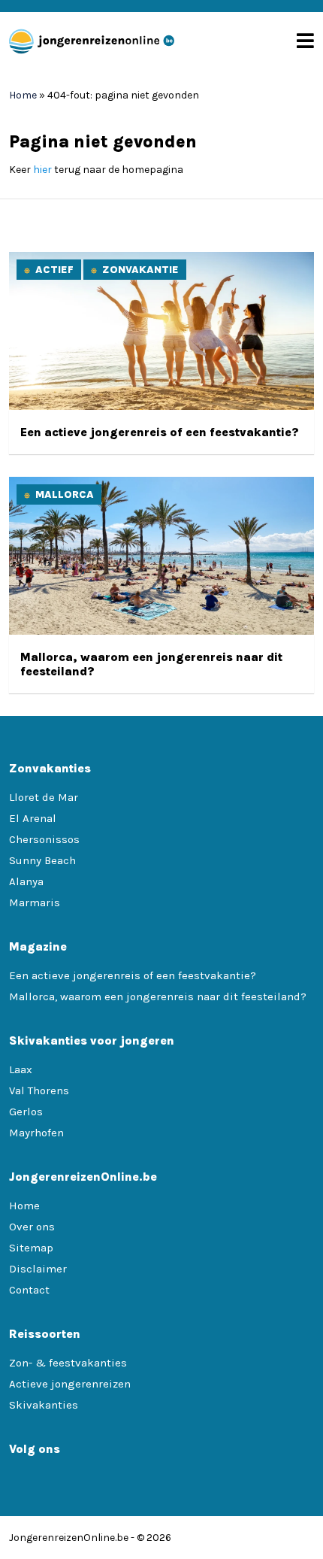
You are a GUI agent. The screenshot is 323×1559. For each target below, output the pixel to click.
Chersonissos (44, 839)
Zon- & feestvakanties (68, 1362)
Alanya (26, 881)
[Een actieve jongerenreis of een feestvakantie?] (161, 406)
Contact (29, 1290)
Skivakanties (43, 1405)
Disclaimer (38, 1268)
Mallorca (64, 494)
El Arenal (32, 818)
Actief (54, 269)
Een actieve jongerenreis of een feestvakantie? (159, 432)
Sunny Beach (42, 860)
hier (42, 169)
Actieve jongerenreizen (70, 1384)
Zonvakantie (140, 269)
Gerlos (26, 1111)
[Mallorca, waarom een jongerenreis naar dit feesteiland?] (161, 631)
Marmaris (34, 902)
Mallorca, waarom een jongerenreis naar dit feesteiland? (157, 996)
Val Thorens (39, 1090)
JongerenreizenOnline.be (68, 1537)
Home (23, 95)
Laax (20, 1069)
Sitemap (31, 1247)
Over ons (32, 1226)
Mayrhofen (36, 1132)
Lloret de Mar (43, 797)
